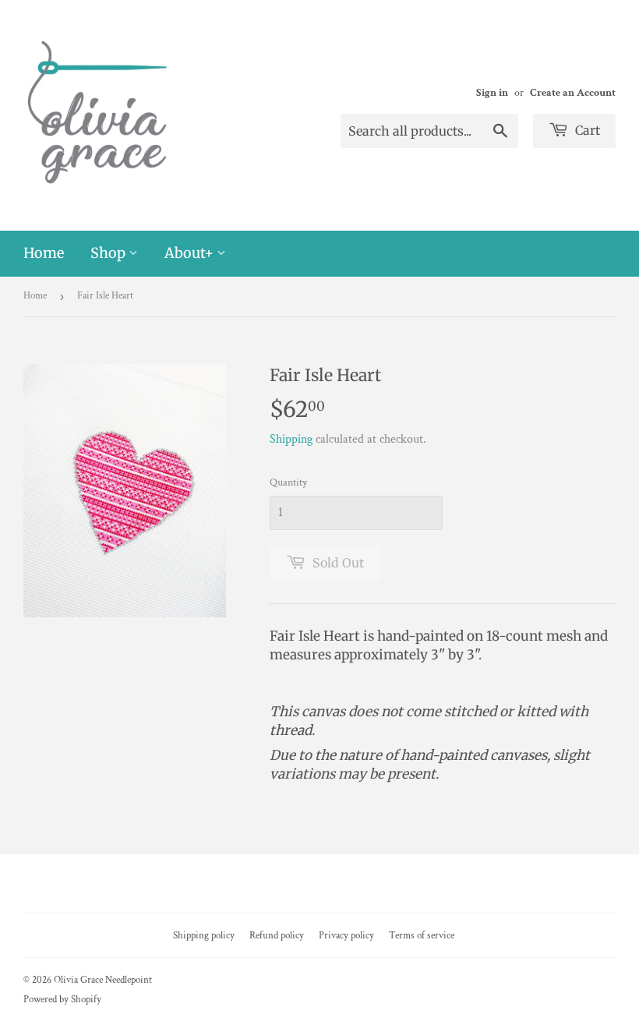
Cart (586, 130)
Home (43, 253)
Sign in (492, 93)
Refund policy (276, 935)
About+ (190, 253)
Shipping (291, 439)
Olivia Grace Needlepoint (103, 980)
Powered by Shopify (62, 999)
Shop (109, 253)
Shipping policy (204, 935)
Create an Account (573, 93)
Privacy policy (346, 935)
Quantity (288, 482)
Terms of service (421, 935)
